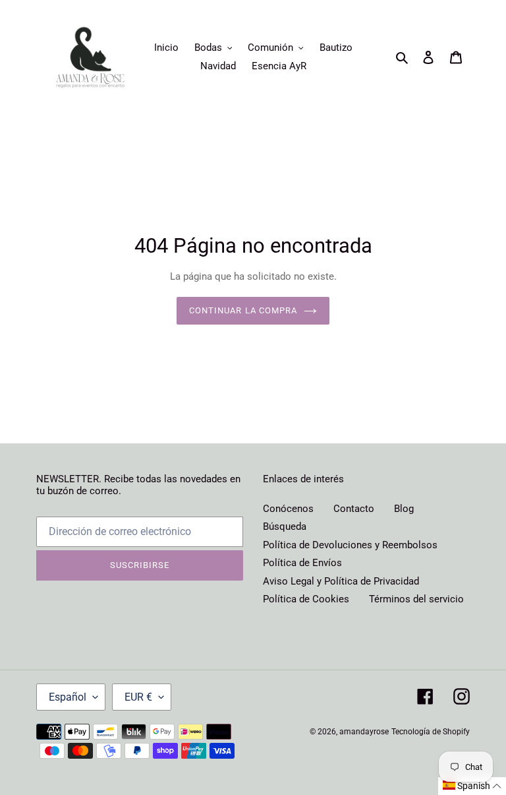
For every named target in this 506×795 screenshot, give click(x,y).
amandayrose (364, 731)
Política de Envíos (302, 563)
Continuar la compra (243, 310)
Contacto (353, 509)
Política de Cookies (306, 599)
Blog (404, 509)
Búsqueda (284, 526)
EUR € (138, 697)
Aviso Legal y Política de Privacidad (341, 581)
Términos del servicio (416, 599)
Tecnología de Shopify (430, 731)
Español (67, 697)
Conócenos (288, 509)
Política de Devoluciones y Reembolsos (350, 545)
